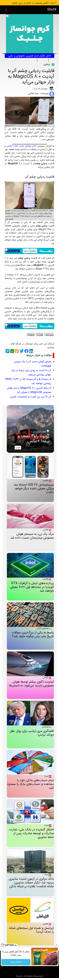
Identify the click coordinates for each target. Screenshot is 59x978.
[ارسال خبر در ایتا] (16, 351)
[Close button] (56, 945)
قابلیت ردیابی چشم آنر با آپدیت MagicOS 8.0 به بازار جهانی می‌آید (31, 76)
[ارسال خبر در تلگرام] (7, 351)
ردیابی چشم (49, 335)
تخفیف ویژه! (15, 962)
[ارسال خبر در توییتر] (21, 351)
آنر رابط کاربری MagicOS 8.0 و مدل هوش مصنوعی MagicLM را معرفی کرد (29, 390)
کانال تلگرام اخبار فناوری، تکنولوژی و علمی (29, 56)
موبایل (51, 60)
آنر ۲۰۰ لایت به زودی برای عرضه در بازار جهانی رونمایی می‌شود (31, 372)
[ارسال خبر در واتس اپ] (11, 351)
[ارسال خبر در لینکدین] (30, 351)
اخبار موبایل (31, 146)
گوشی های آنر (43, 60)
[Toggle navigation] (6, 9)
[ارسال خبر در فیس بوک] (26, 351)
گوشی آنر (40, 335)
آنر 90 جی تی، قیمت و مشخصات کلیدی (30, 397)
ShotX (51, 9)
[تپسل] (7, 15)
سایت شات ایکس (15, 146)
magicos (31, 335)
